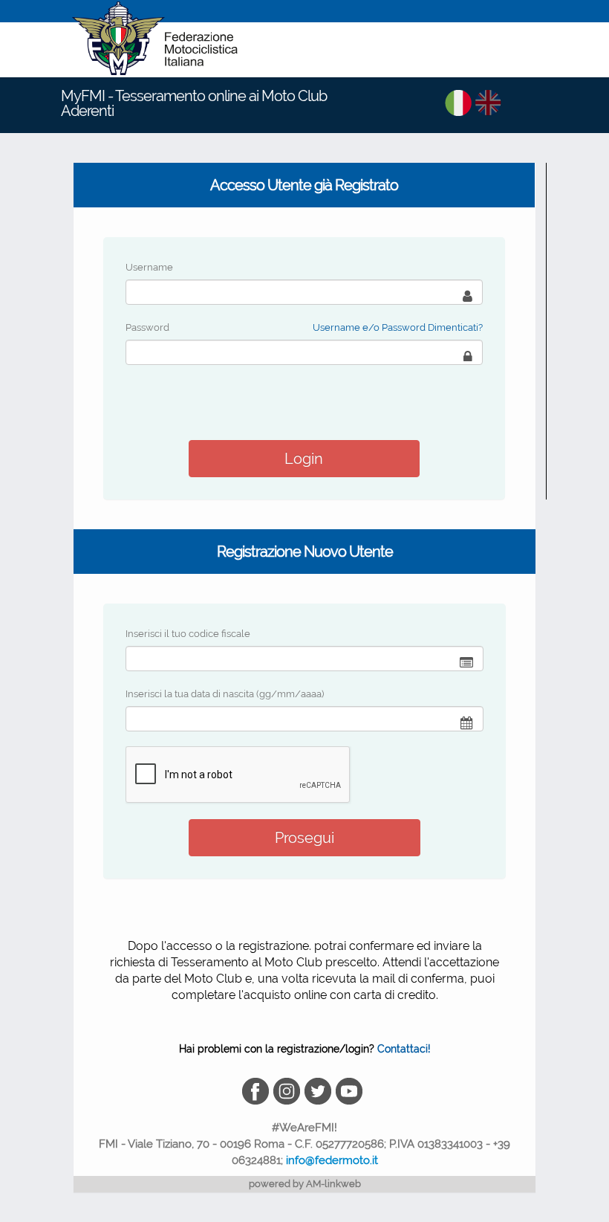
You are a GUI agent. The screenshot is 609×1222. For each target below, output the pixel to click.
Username (149, 267)
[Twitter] (320, 1090)
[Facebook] (257, 1090)
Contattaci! (404, 1049)
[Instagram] (288, 1090)
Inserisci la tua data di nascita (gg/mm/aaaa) (225, 693)
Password (147, 327)
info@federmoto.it (332, 1160)
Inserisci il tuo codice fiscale (188, 633)
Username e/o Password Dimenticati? (398, 327)
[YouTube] (350, 1090)
